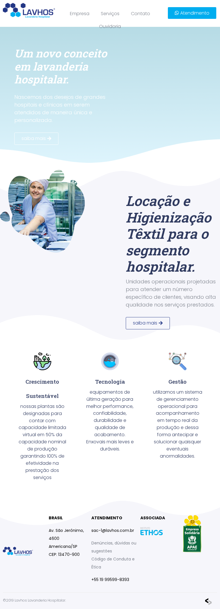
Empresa (79, 13)
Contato (140, 13)
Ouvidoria (110, 26)
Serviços (110, 13)
